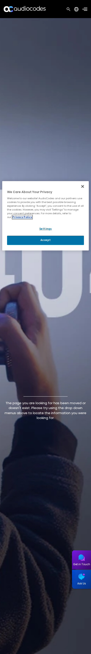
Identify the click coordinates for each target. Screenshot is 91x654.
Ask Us (81, 583)
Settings (45, 229)
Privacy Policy (22, 217)
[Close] (82, 186)
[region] (45, 215)
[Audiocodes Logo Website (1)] (25, 9)
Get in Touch (81, 564)
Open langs (76, 9)
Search (68, 9)
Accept (45, 240)
